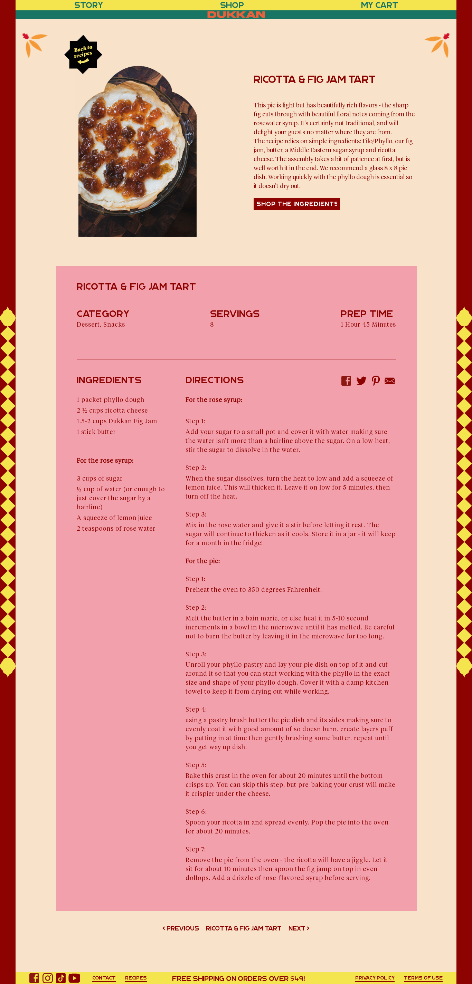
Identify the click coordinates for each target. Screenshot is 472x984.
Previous (183, 928)
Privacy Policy (375, 978)
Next (297, 928)
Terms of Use (423, 978)
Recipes (136, 978)
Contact (104, 978)
